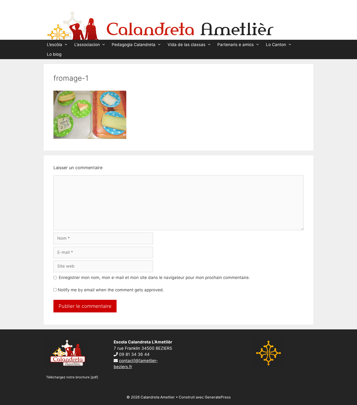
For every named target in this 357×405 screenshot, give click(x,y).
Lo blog (54, 54)
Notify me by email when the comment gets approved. (110, 289)
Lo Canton (276, 44)
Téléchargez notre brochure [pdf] (72, 377)
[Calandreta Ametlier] (160, 24)
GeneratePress (218, 397)
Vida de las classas (186, 44)
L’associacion (87, 44)
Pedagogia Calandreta (133, 44)
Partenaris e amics (235, 44)
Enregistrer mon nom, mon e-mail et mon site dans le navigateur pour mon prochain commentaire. (154, 277)
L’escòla (54, 44)
